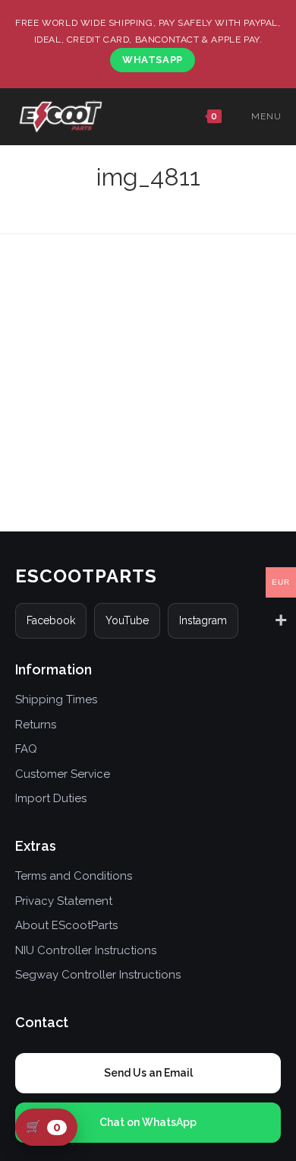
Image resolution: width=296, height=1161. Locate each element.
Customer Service (62, 774)
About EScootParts (66, 925)
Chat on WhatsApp (148, 1122)
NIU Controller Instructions (85, 950)
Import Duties (51, 798)
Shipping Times (56, 699)
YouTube (127, 620)
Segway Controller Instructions (98, 975)
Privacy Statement (63, 901)
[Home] (148, 200)
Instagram (203, 620)
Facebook (51, 620)
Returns (35, 724)
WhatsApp (152, 59)
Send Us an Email (148, 1073)
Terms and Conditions (73, 876)
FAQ (26, 749)
